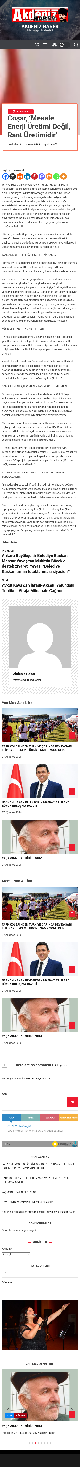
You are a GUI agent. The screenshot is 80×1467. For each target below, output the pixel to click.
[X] (12, 176)
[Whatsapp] (56, 176)
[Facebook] (5, 176)
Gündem (7, 1282)
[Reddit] (20, 176)
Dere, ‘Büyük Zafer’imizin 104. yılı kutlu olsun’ (27, 1201)
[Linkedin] (27, 176)
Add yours (61, 1065)
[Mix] (49, 176)
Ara (4, 1094)
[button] (8, 1410)
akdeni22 (52, 144)
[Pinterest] (34, 176)
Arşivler (7, 1249)
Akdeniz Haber (40, 26)
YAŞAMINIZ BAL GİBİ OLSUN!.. (23, 858)
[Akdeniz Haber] (40, 637)
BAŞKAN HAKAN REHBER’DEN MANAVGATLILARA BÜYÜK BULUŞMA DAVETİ (36, 804)
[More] (63, 176)
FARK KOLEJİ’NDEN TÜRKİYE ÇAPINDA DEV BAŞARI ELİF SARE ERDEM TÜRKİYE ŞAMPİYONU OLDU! (37, 748)
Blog (4, 1272)
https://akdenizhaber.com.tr (27, 680)
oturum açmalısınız (39, 1078)
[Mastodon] (42, 176)
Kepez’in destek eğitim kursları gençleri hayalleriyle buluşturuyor (38, 1211)
